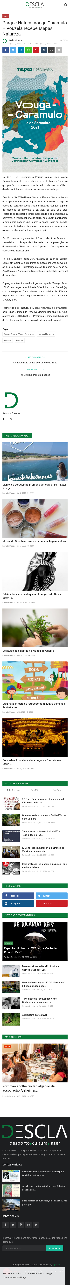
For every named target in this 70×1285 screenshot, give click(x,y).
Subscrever (55, 1248)
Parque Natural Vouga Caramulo (19, 334)
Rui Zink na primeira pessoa (35, 374)
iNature (19, 340)
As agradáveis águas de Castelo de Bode (35, 362)
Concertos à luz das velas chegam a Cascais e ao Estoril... (32, 762)
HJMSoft (57, 1264)
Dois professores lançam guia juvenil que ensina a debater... (44, 866)
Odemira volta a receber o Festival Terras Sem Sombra (44, 817)
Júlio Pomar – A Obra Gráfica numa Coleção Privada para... (43, 1188)
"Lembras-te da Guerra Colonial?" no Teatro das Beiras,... (41, 833)
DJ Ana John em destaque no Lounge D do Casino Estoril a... (32, 596)
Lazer (6, 16)
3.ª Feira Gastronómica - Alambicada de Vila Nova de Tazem (43, 801)
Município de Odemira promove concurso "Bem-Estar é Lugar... (34, 486)
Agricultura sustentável (34, 1015)
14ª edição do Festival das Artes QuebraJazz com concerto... (39, 1000)
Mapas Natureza (46, 334)
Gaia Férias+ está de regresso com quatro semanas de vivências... (33, 705)
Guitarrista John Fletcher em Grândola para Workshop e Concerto (43, 1173)
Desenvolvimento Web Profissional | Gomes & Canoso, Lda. (41, 968)
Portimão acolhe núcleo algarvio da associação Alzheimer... (28, 1088)
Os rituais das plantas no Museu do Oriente (28, 650)
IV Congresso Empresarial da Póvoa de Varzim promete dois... (43, 850)
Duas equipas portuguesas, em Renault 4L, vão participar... (44, 1202)
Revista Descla (15, 40)
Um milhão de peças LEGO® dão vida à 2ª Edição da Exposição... (44, 984)
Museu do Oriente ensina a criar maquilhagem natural (34, 541)
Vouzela (7, 340)
